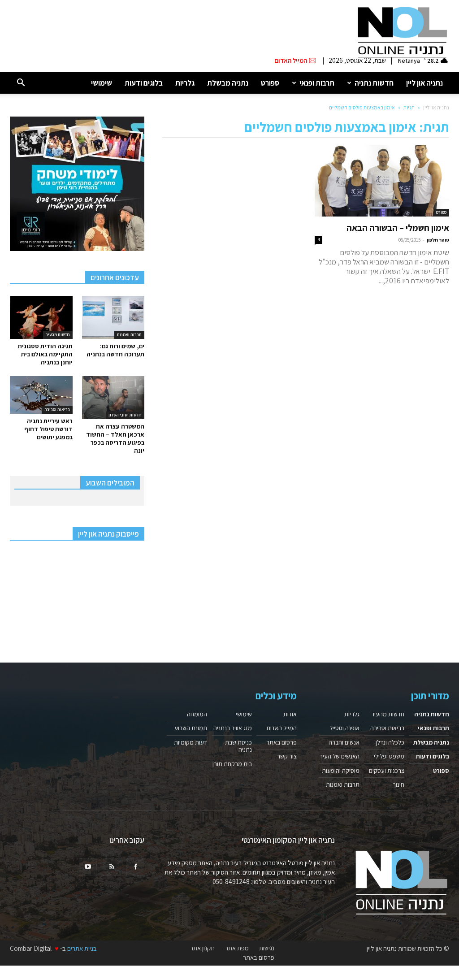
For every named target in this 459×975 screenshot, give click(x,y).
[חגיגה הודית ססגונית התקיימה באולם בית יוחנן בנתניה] (41, 317)
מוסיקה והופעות (340, 771)
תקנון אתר (202, 948)
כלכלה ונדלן (390, 742)
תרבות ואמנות (129, 335)
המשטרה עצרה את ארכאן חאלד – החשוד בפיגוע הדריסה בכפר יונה (115, 438)
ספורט (270, 83)
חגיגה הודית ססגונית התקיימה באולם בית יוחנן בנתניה (45, 354)
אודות (290, 714)
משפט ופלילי (389, 756)
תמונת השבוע (190, 728)
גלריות (185, 83)
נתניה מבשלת (227, 83)
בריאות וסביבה (57, 409)
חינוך (398, 784)
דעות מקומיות (190, 742)
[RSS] (112, 867)
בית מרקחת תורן (232, 764)
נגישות (266, 948)
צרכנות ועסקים (386, 771)
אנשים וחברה (344, 742)
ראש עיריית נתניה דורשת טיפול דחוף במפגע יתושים (48, 429)
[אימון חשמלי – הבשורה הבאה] (382, 181)
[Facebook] (135, 867)
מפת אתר (237, 948)
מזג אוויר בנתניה (232, 728)
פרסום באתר (281, 742)
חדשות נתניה (374, 83)
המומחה (197, 714)
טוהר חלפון (438, 240)
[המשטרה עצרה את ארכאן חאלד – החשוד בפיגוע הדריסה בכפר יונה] (113, 397)
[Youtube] (88, 867)
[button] (20, 83)
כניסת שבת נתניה (238, 746)
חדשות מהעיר (58, 335)
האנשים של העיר (339, 756)
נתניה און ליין (424, 83)
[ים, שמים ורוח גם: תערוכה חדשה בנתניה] (113, 317)
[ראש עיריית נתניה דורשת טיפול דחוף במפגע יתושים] (41, 395)
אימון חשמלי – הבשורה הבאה (397, 228)
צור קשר (287, 756)
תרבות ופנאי (316, 83)
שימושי (101, 83)
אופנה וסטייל (344, 728)
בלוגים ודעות (144, 83)
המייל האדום (282, 728)
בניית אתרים (82, 948)
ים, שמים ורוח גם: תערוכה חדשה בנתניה (115, 350)
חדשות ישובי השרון (125, 415)
